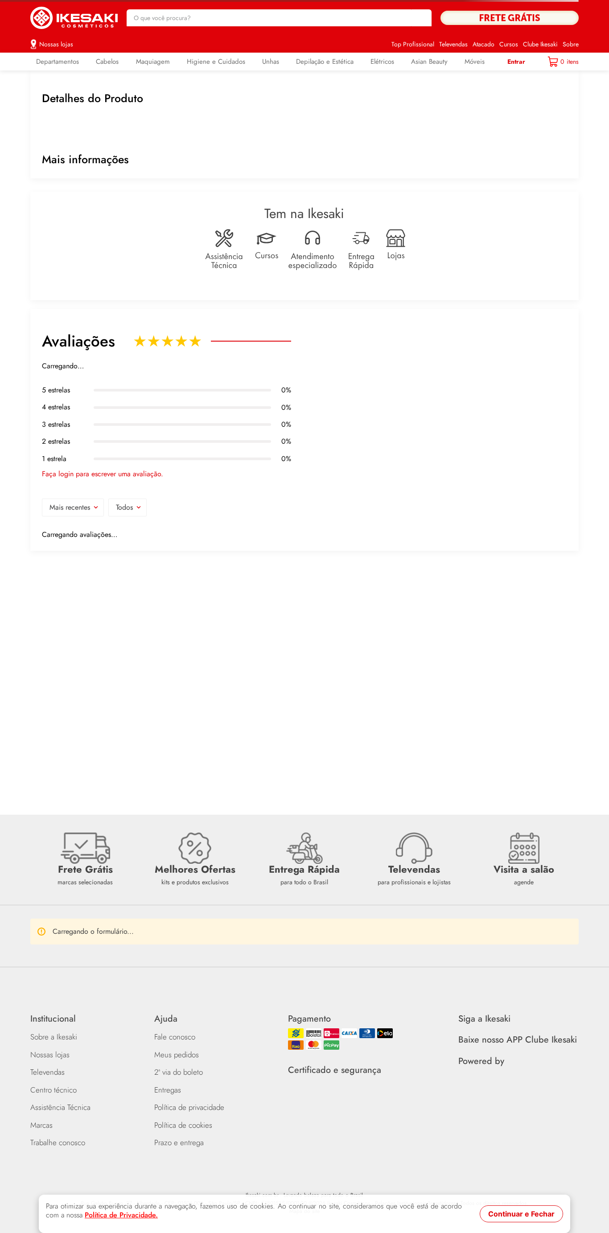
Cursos (508, 38)
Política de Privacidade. (121, 1215)
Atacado (483, 38)
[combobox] (279, 15)
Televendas (453, 38)
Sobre (571, 38)
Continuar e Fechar (521, 1213)
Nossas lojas (56, 38)
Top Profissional (412, 38)
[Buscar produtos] (420, 15)
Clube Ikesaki (540, 38)
